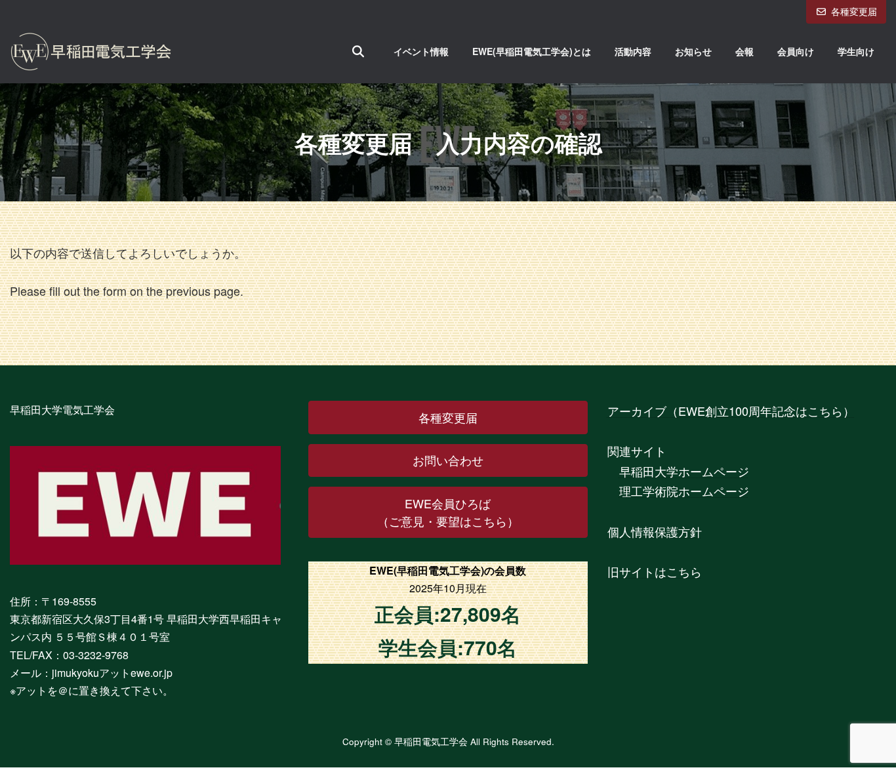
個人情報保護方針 (654, 531)
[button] (447, 417)
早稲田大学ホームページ (684, 470)
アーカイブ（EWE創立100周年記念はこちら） (731, 410)
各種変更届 (854, 11)
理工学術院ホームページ (684, 491)
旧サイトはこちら (654, 571)
